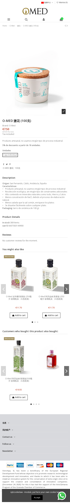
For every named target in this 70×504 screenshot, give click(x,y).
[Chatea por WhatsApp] (62, 495)
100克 (17, 168)
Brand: (5, 125)
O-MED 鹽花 (8, 168)
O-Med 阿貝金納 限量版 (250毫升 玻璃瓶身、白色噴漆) (51, 297)
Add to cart (20, 315)
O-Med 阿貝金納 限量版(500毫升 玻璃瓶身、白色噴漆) (18, 379)
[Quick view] (21, 293)
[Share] (3, 164)
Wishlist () (63, 2)
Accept (37, 497)
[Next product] (67, 26)
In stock (6, 222)
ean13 (5, 225)
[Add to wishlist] (17, 293)
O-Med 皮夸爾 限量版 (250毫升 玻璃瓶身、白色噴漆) (19, 297)
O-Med (12, 125)
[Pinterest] (10, 164)
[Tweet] (7, 164)
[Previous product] (66, 26)
